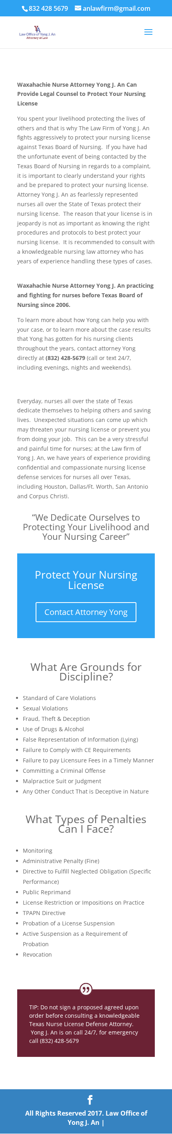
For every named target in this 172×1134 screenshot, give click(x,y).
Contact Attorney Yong (86, 612)
